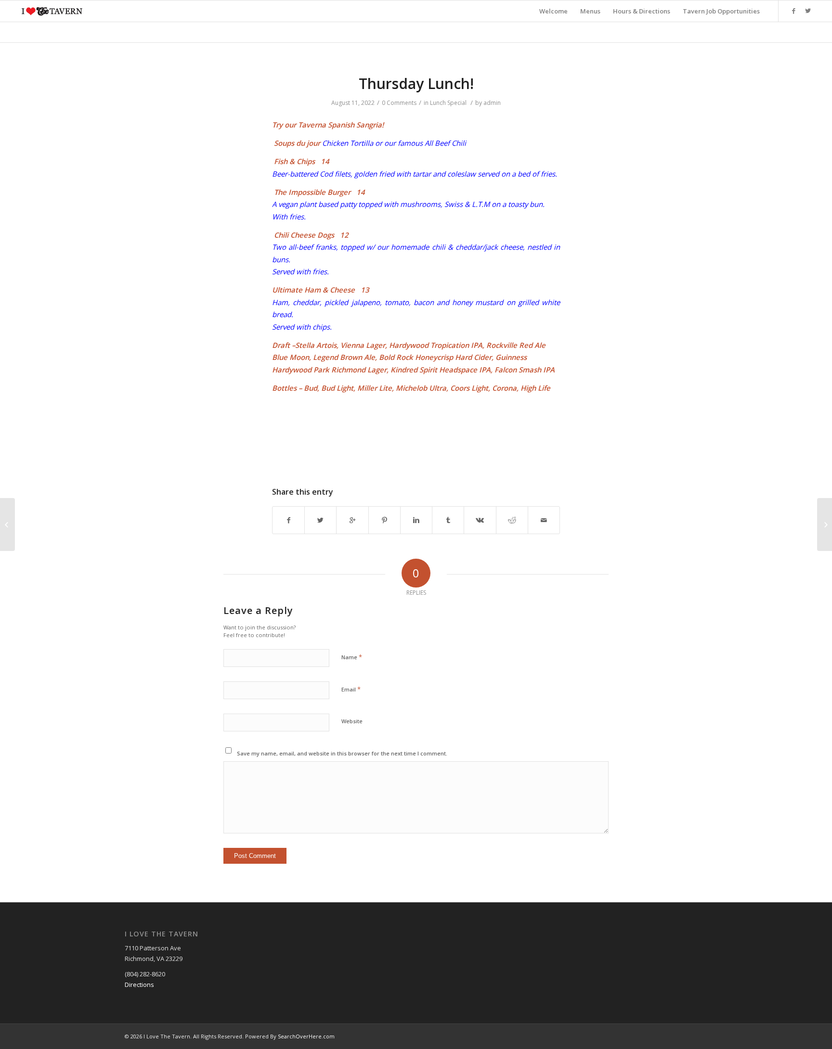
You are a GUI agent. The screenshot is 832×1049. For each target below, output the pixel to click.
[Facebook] (793, 10)
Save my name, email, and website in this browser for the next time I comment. (342, 753)
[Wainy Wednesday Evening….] (7, 524)
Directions (139, 984)
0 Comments (399, 103)
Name (351, 656)
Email (351, 689)
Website (352, 721)
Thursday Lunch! (416, 83)
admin (492, 103)
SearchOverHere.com (306, 1036)
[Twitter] (808, 10)
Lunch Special (448, 103)
